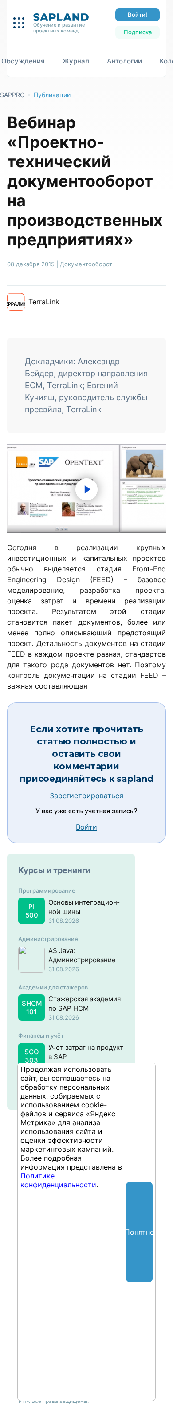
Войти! (137, 14)
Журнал (76, 61)
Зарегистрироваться (86, 795)
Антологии (124, 61)
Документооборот (86, 264)
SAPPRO (12, 94)
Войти (86, 827)
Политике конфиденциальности (58, 1180)
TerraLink (43, 301)
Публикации (52, 94)
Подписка (138, 31)
